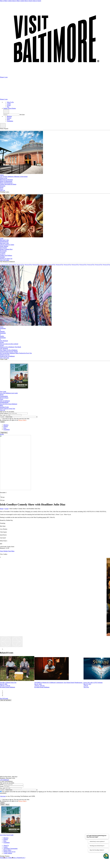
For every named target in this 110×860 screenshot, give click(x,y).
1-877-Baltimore (4, 779)
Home (1, 508)
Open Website (4, 551)
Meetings (9, 116)
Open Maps (11, 551)
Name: (2, 786)
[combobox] (11, 115)
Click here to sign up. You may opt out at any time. (16, 418)
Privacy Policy (22, 420)
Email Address (4, 413)
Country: (2, 417)
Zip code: (2, 788)
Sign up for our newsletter (7, 411)
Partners (9, 118)
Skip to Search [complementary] (32, 0)
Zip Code (2, 415)
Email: (2, 784)
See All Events (4, 698)
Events (6, 508)
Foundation (10, 121)
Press (8, 119)
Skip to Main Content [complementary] (12, 0)
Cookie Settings (7, 853)
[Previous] (5, 641)
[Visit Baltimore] (55, 775)
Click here (3, 796)
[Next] (17, 641)
